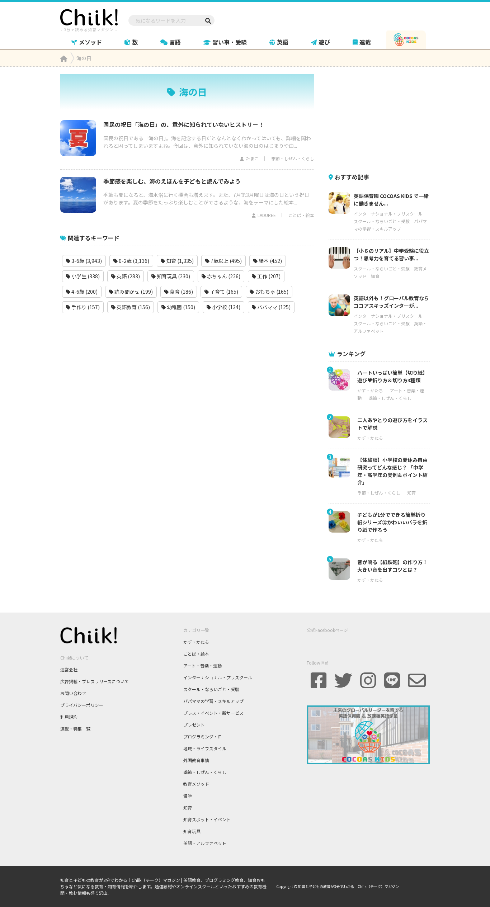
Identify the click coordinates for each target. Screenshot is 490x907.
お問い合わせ (73, 693)
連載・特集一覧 (75, 729)
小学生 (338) (85, 276)
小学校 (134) (225, 307)
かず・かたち (370, 390)
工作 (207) (268, 276)
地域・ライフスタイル (204, 748)
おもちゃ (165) (271, 291)
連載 (365, 42)
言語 (175, 42)
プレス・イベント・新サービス (213, 713)
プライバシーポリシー (81, 705)
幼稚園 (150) (180, 307)
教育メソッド (196, 784)
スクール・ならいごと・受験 (382, 221)
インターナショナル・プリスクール (388, 214)
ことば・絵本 (301, 215)
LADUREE (267, 215)
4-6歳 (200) (84, 291)
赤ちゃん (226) (223, 276)
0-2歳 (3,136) (133, 260)
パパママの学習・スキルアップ (213, 701)
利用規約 (68, 717)
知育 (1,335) (179, 260)
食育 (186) (181, 291)
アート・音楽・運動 (202, 665)
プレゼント (194, 725)
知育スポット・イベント (207, 819)
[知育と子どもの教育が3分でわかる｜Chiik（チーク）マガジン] (89, 19)
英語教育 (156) (133, 307)
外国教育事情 (196, 760)
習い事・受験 (229, 42)
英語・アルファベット (204, 843)
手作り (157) (85, 307)
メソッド (90, 42)
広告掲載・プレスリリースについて (94, 681)
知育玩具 (192, 831)
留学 (187, 796)
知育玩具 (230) (173, 276)
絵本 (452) (270, 260)
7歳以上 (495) (225, 260)
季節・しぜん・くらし (292, 158)
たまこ (252, 158)
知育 (375, 276)
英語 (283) (128, 276)
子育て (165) (223, 291)
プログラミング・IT (202, 736)
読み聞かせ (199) (133, 291)
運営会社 (68, 669)
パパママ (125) (273, 307)
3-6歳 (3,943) (86, 260)
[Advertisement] (382, 119)
